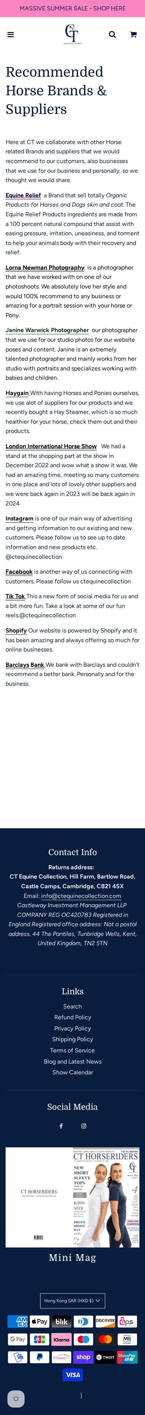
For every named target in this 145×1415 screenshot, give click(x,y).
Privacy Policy (72, 1028)
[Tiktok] (14, 596)
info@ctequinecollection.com (81, 895)
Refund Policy (72, 1017)
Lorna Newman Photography (45, 267)
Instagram (19, 518)
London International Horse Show (51, 446)
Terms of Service (72, 1050)
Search (72, 1006)
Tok (20, 596)
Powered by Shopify (107, 1396)
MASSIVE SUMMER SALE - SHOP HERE (73, 8)
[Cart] (133, 34)
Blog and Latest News (73, 1061)
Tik (10, 596)
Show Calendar (72, 1072)
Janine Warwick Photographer (47, 330)
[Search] (112, 34)
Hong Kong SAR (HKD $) (69, 1300)
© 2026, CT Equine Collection (43, 1396)
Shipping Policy (72, 1039)
